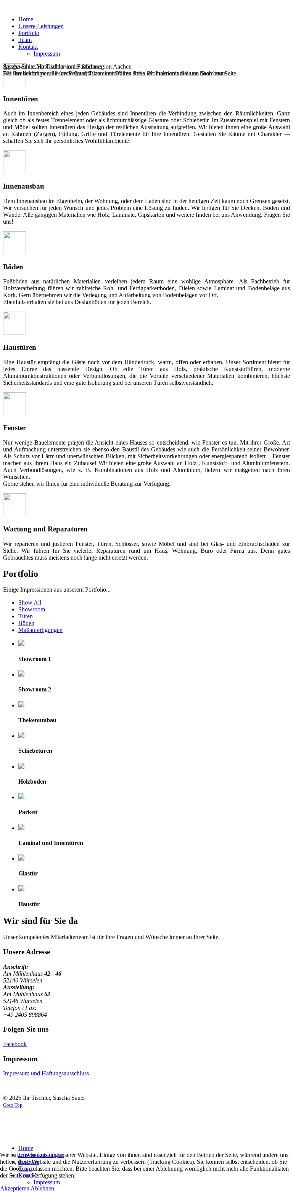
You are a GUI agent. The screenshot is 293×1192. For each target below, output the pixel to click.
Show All (29, 602)
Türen (25, 616)
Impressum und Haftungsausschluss (46, 1073)
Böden (26, 623)
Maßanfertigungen (40, 630)
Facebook (15, 1044)
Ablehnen (42, 1188)
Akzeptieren (14, 1188)
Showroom (31, 609)
